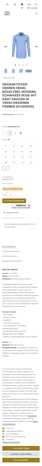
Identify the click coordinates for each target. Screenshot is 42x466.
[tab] (9, 246)
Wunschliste (12, 213)
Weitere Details (10, 256)
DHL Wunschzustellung (15, 437)
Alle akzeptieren (21, 448)
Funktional (10, 439)
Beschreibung (9, 246)
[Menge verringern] (14, 195)
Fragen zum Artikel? (12, 261)
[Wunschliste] (22, 8)
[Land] (22, 4)
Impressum (32, 416)
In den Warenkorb (15, 201)
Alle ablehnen (21, 460)
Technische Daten (10, 251)
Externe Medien (12, 434)
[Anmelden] (7, 4)
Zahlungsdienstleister (14, 431)
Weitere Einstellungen (11, 442)
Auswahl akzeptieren (21, 454)
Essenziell (9, 428)
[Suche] (36, 4)
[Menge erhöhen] (10, 195)
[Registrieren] (15, 4)
